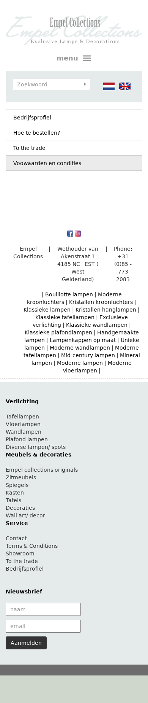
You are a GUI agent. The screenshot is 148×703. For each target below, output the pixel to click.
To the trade (29, 148)
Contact (16, 538)
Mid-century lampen (88, 355)
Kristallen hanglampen (106, 310)
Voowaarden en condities (47, 163)
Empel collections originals (42, 470)
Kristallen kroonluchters (101, 302)
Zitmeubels (21, 477)
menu (68, 58)
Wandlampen (23, 432)
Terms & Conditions (32, 546)
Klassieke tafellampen (64, 317)
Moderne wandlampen (80, 348)
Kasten (15, 493)
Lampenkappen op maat (83, 340)
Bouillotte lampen (69, 294)
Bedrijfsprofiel (32, 118)
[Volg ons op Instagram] (78, 233)
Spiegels (17, 485)
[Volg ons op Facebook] (70, 233)
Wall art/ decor (25, 515)
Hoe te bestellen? (36, 133)
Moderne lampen (80, 363)
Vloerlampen (23, 424)
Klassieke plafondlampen (58, 332)
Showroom (20, 553)
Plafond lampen (27, 439)
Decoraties (20, 508)
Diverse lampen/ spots (36, 447)
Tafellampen (22, 417)
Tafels (13, 500)
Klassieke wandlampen (97, 325)
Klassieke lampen (47, 310)
